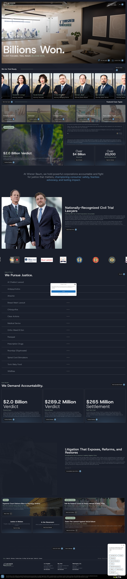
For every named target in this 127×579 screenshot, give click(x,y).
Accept (63, 291)
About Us (8, 558)
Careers (40, 558)
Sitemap (99, 558)
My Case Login (30, 558)
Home (4, 558)
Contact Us (36, 558)
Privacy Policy (66, 293)
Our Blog (24, 558)
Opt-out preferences (61, 293)
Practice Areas (19, 558)
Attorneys (13, 558)
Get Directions (47, 569)
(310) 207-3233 (112, 5)
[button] (75, 284)
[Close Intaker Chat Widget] (124, 545)
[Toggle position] (121, 545)
